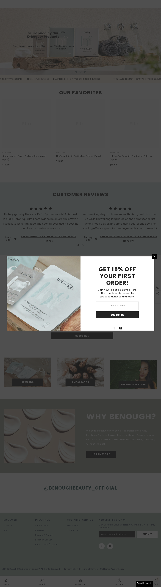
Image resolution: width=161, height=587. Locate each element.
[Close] (154, 256)
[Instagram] (120, 328)
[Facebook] (114, 328)
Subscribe (117, 315)
